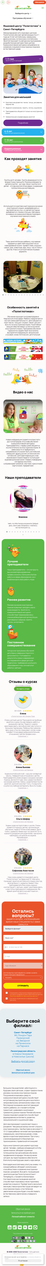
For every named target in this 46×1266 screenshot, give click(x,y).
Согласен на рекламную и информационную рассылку (24, 999)
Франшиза (39, 2)
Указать (8, 978)
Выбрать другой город (23, 1061)
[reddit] (32, 1237)
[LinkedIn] (12, 1241)
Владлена (23, 517)
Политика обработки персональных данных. (24, 996)
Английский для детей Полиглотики (21, 402)
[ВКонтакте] (13, 1237)
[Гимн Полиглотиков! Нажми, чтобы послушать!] (8, 2)
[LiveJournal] (15, 1241)
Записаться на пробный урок (23, 1073)
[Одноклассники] (16, 1237)
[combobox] (6, 947)
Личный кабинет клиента (23, 1216)
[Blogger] (26, 1237)
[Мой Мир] (20, 1237)
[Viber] (24, 1241)
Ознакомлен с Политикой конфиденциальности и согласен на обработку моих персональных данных (26, 994)
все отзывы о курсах (23, 685)
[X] (23, 1237)
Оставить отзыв (23, 689)
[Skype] (30, 1241)
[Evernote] (29, 1237)
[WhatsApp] (27, 1241)
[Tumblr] (21, 1241)
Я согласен (23, 1260)
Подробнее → (23, 736)
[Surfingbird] (18, 1241)
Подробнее (23, 123)
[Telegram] (34, 1241)
